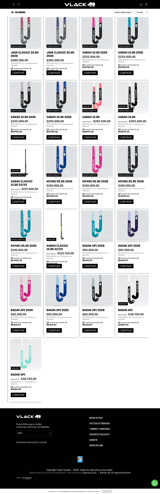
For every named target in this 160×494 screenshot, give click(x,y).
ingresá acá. (89, 472)
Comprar (18, 72)
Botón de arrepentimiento (115, 472)
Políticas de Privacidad (100, 423)
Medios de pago (96, 418)
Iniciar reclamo (96, 445)
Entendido (106, 491)
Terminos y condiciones (100, 429)
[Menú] (13, 5)
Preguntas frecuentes (100, 434)
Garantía (93, 440)
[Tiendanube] (24, 478)
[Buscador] (19, 5)
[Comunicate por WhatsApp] (154, 483)
